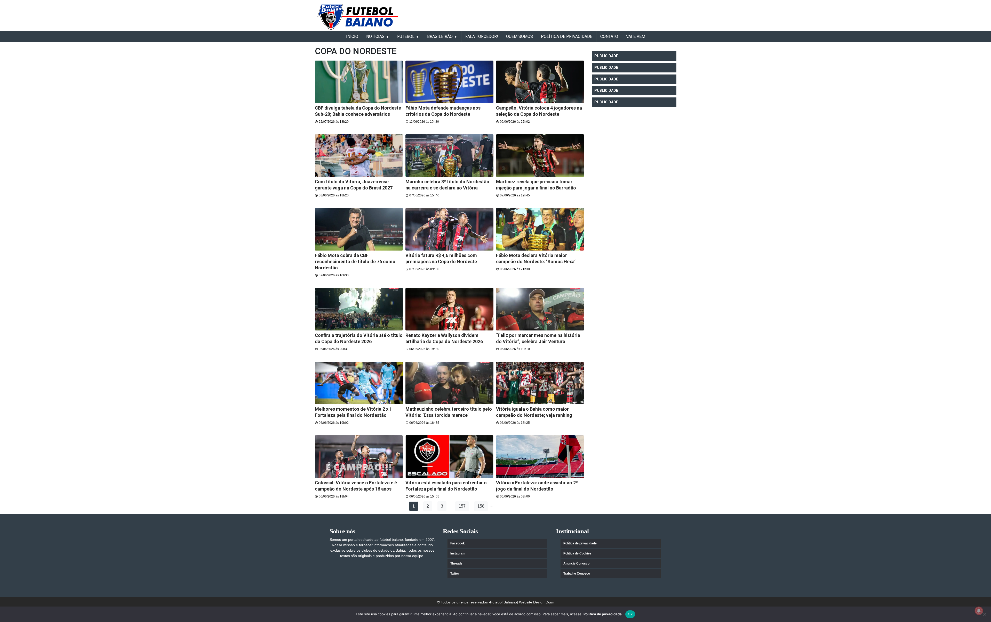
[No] (984, 614)
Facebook (457, 543)
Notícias (375, 36)
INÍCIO (352, 36)
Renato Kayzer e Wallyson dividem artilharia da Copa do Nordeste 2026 (444, 338)
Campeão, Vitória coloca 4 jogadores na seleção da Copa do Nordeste (539, 111)
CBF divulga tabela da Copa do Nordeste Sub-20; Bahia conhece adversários (358, 111)
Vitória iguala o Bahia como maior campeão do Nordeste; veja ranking (534, 412)
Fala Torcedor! (481, 36)
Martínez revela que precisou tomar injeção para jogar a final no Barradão (536, 184)
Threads (456, 563)
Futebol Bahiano (503, 602)
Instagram (457, 553)
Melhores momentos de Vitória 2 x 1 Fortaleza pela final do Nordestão (353, 412)
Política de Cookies (577, 553)
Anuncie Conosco (576, 563)
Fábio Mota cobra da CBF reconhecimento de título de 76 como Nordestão (355, 261)
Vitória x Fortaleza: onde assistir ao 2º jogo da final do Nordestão (537, 486)
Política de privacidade (580, 543)
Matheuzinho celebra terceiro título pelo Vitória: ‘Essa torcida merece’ (448, 412)
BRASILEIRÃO (440, 36)
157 (462, 506)
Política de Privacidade (566, 36)
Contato (609, 36)
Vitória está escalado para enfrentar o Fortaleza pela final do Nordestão (446, 486)
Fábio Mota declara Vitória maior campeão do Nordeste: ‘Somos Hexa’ (536, 258)
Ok (630, 614)
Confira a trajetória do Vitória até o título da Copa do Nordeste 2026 (359, 338)
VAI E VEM (635, 36)
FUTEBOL (405, 36)
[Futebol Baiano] (357, 16)
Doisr (550, 602)
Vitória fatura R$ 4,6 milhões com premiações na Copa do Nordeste (441, 258)
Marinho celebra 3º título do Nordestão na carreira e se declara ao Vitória (447, 184)
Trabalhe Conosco (576, 573)
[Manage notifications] (979, 611)
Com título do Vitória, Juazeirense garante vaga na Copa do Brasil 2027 (354, 184)
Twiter (454, 573)
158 (480, 506)
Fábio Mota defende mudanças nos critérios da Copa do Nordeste (443, 111)
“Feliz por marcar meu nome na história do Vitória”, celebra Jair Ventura (538, 338)
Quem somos (519, 36)
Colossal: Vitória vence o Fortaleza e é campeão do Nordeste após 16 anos (356, 486)
